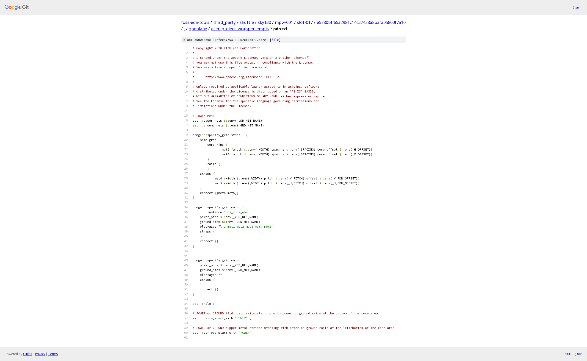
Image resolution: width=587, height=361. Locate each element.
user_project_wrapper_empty (240, 28)
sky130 (264, 22)
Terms (53, 354)
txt (567, 354)
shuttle (247, 22)
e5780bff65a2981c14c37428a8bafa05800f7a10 (361, 22)
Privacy (40, 354)
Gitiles (27, 354)
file (275, 40)
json (578, 354)
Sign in (577, 7)
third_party (224, 22)
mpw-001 (284, 22)
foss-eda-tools (195, 22)
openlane (198, 28)
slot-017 (305, 22)
